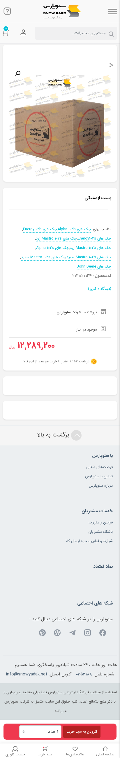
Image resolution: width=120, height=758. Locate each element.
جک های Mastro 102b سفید (88, 257)
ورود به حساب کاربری (23, 33)
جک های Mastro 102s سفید (43, 257)
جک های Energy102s (94, 239)
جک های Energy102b (40, 229)
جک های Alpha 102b (74, 229)
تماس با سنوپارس (99, 476)
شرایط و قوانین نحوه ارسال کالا (89, 541)
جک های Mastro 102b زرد (90, 248)
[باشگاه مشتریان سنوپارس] (60, 11)
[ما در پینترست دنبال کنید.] (42, 634)
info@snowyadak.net (26, 674)
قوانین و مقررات (101, 522)
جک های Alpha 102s (52, 248)
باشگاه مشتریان (101, 532)
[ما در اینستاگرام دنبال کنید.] (88, 634)
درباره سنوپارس (101, 486)
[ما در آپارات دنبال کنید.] (57, 634)
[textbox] (76, 33)
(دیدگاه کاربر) (99, 289)
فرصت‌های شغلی (99, 467)
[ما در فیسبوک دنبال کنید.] (103, 634)
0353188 (84, 674)
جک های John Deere (94, 267)
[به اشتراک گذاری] (111, 65)
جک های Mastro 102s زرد (56, 239)
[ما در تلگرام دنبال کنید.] (72, 634)
